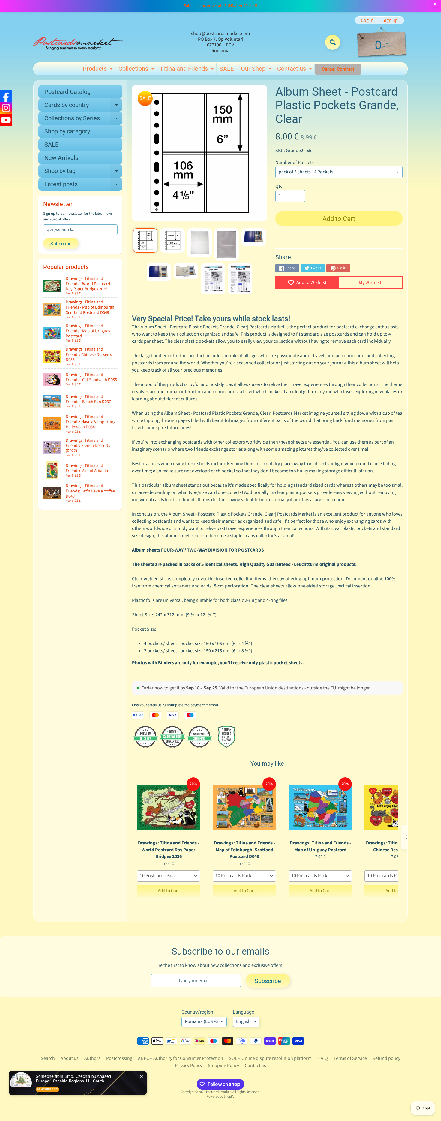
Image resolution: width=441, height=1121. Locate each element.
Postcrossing (119, 1058)
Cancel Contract (338, 69)
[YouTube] (6, 120)
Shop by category (67, 131)
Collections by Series (83, 120)
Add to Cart (168, 890)
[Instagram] (6, 108)
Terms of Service (350, 1058)
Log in (367, 20)
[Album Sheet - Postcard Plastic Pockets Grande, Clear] (145, 240)
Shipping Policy (223, 1065)
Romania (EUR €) (201, 1021)
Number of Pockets (294, 162)
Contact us (295, 70)
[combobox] (168, 876)
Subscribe (60, 244)
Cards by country (83, 106)
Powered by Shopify (220, 1096)
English (243, 1021)
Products (98, 70)
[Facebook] (6, 96)
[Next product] (407, 837)
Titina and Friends (187, 70)
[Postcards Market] (78, 42)
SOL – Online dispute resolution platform (270, 1058)
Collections (137, 70)
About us (70, 1058)
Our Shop (257, 70)
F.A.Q (322, 1058)
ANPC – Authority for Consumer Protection (180, 1058)
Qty (278, 186)
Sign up (390, 20)
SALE (227, 68)
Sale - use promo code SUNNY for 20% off (220, 6)
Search (48, 1058)
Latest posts (83, 186)
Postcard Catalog (67, 91)
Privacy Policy (188, 1065)
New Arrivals (61, 157)
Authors (92, 1058)
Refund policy (386, 1058)
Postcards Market (218, 1092)
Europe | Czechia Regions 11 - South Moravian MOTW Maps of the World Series (73, 1080)
